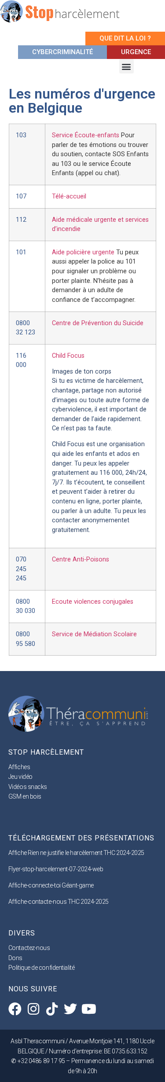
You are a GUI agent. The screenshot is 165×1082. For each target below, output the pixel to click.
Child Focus (68, 355)
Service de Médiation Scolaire (94, 634)
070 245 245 (21, 569)
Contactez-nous (29, 947)
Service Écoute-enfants (100, 154)
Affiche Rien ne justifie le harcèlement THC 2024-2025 (76, 852)
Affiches (19, 766)
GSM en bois (24, 796)
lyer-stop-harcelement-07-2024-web (57, 869)
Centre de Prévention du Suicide (97, 323)
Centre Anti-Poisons (80, 559)
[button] (126, 66)
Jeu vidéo (20, 776)
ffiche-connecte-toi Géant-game (53, 885)
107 (21, 196)
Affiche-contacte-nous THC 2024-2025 (58, 901)
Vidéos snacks (27, 786)
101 (21, 252)
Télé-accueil (69, 196)
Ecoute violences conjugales (92, 601)
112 (21, 220)
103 (21, 135)
